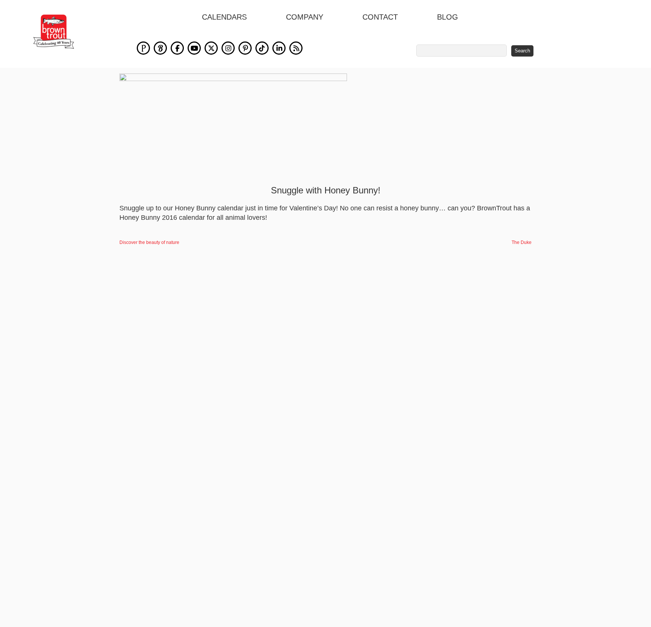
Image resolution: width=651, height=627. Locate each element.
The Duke (522, 242)
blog (447, 17)
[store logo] (53, 31)
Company (304, 17)
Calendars (224, 17)
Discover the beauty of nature (149, 242)
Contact (380, 17)
